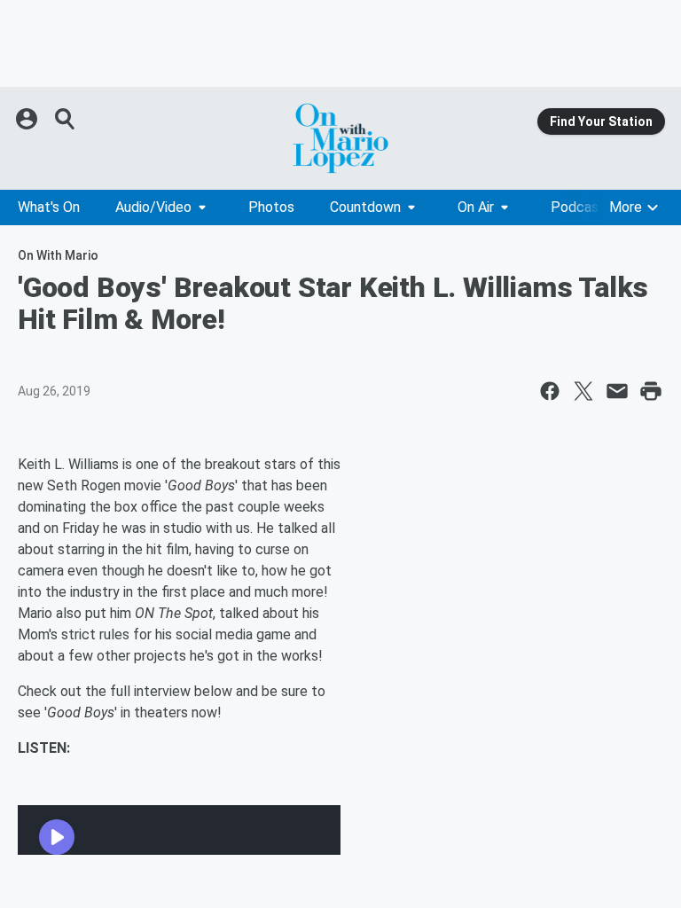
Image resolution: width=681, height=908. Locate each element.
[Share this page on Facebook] (549, 391)
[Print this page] (650, 391)
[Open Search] (65, 118)
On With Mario (58, 255)
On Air (476, 207)
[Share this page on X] (583, 391)
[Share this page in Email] (617, 391)
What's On (49, 207)
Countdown (365, 207)
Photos (271, 207)
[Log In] (28, 118)
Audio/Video (153, 207)
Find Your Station (601, 121)
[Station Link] (340, 138)
